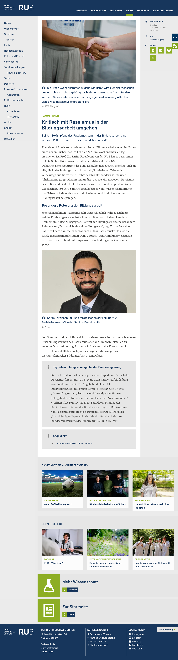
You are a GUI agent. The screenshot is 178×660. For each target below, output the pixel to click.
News (129, 10)
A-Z (175, 37)
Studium (81, 10)
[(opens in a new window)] (16, 8)
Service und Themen (101, 634)
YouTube (137, 648)
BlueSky (136, 641)
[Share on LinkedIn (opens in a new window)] (161, 50)
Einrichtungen (163, 10)
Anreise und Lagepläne (102, 637)
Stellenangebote (99, 644)
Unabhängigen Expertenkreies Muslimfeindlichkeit (84, 416)
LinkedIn (136, 637)
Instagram (138, 634)
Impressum (47, 651)
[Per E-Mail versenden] (153, 58)
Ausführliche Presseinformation (74, 443)
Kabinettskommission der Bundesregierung (78, 407)
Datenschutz (48, 644)
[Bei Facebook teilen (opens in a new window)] (153, 50)
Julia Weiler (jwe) (157, 40)
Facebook (137, 644)
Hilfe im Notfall (98, 641)
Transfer (116, 10)
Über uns (143, 10)
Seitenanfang (167, 629)
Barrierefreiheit (49, 647)
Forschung (98, 10)
